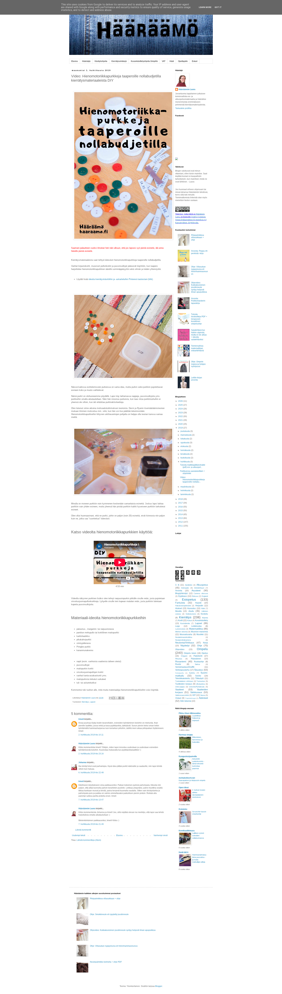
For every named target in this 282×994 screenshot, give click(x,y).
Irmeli (81, 719)
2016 (180, 507)
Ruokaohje (199, 661)
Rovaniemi (180, 661)
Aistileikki (188, 585)
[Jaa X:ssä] (116, 698)
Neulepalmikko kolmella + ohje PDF (106, 962)
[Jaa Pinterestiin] (123, 698)
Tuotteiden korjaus (183, 684)
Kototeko (183, 809)
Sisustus (198, 669)
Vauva (202, 695)
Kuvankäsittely (201, 620)
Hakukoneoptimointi (183, 606)
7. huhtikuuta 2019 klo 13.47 (91, 800)
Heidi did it (183, 852)
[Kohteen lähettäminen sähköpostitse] (110, 698)
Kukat (189, 620)
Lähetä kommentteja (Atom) (89, 840)
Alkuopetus (202, 584)
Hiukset (178, 608)
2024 (180, 409)
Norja (205, 643)
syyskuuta (185, 442)
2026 (180, 401)
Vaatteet (179, 689)
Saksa (197, 664)
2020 (180, 424)
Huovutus (191, 608)
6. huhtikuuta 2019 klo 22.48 (91, 772)
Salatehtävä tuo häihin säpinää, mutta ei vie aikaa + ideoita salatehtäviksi (199, 335)
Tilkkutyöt (199, 678)
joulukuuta (185, 431)
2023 (180, 413)
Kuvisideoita (185, 623)
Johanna (82, 762)
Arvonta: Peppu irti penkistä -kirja (199, 252)
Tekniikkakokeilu (182, 678)
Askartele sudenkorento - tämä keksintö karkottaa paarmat (198, 763)
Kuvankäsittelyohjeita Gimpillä (144, 61)
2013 (180, 518)
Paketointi (198, 656)
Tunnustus (200, 681)
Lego (177, 626)
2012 (180, 522)
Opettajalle (183, 61)
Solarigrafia (179, 673)
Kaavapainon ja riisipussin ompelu (192, 780)
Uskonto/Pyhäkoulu (196, 687)
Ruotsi (178, 664)
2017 (180, 503)
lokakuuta (185, 439)
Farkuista (180, 602)
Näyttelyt (184, 645)
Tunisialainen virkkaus (184, 681)
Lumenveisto (180, 629)
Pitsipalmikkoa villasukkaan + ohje (197, 237)
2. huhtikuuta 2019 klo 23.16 (91, 754)
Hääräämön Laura (86, 743)
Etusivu (74, 61)
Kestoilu (204, 614)
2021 (180, 420)
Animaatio (185, 588)
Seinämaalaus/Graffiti (184, 667)
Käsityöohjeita (101, 61)
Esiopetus (189, 599)
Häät (172, 61)
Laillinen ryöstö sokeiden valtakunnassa (198, 835)
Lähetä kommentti (83, 830)
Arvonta (178, 590)
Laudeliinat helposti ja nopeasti (196, 718)
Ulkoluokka (200, 684)
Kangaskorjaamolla (188, 756)
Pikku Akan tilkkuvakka (190, 713)
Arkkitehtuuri (199, 588)
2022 (180, 416)
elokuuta (184, 446)
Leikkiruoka (196, 626)
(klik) (150, 279)
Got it (218, 7)
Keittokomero (191, 614)
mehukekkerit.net (187, 778)
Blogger (158, 986)
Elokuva (195, 596)
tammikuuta (185, 494)
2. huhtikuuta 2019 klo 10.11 (90, 735)
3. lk (177, 585)
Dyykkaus (182, 596)
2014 (180, 514)
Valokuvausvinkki (182, 695)
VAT (163, 61)
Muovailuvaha (186, 634)
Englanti (205, 596)
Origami (184, 656)
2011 (180, 526)
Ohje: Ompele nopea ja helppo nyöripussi (198, 364)
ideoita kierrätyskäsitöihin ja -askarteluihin (108, 279)
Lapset (92, 702)
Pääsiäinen (196, 659)
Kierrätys (85, 702)
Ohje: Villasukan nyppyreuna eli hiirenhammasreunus (199, 270)
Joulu (191, 611)
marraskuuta (186, 435)
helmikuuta (185, 490)
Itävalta (178, 611)
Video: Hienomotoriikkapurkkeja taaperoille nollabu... (192, 479)
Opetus (205, 653)
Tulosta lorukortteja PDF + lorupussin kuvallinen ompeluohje (199, 319)
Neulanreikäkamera (183, 640)
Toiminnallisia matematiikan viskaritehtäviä (197, 348)
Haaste (198, 603)
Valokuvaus (196, 692)
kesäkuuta (185, 454)
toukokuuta (185, 458)
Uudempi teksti (78, 835)
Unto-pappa (180, 687)
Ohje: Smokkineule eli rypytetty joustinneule (109, 914)
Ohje (199, 645)
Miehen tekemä (181, 632)
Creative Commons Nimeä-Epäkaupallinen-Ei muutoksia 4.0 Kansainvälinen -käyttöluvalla (190, 219)
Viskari (178, 698)
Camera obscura (201, 593)
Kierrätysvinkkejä (119, 61)
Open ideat (184, 787)
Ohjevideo (179, 649)
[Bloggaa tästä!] (113, 698)
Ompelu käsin (190, 653)
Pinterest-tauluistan (137, 279)
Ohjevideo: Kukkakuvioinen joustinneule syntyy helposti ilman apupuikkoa (199, 287)
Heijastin (199, 605)
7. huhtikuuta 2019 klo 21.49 (91, 824)
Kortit (180, 620)
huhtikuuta (185, 462)
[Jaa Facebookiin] (119, 698)
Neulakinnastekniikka (183, 637)
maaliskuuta (186, 487)
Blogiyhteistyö (181, 593)
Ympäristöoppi (190, 698)
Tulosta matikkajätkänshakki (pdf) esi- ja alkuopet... (192, 466)
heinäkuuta (185, 450)
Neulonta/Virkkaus (184, 642)
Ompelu (202, 649)
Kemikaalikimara (187, 831)
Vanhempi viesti (161, 835)
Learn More (205, 7)
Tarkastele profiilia (183, 108)
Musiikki (200, 634)
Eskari (194, 61)
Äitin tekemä (185, 701)
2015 (180, 510)
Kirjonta (205, 618)
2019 (180, 428)
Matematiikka (196, 628)
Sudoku (192, 673)
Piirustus (178, 659)
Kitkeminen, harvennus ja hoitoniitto (197, 739)
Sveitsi (198, 676)
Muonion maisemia (199, 632)
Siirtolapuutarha (182, 670)
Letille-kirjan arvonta (196, 378)
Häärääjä (86, 61)
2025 (180, 405)
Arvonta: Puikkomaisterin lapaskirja (198, 300)
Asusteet (196, 590)
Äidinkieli (203, 698)
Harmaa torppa (186, 735)
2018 (180, 499)
